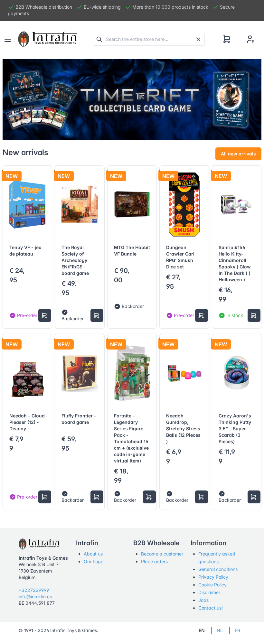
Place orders (154, 561)
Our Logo (93, 561)
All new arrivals (238, 153)
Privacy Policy (213, 577)
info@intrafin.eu (35, 596)
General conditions (218, 569)
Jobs (203, 600)
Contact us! (210, 608)
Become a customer (162, 553)
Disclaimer (209, 592)
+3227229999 (34, 590)
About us (93, 553)
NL (220, 630)
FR (237, 630)
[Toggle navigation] (8, 39)
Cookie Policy (212, 584)
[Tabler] (47, 39)
